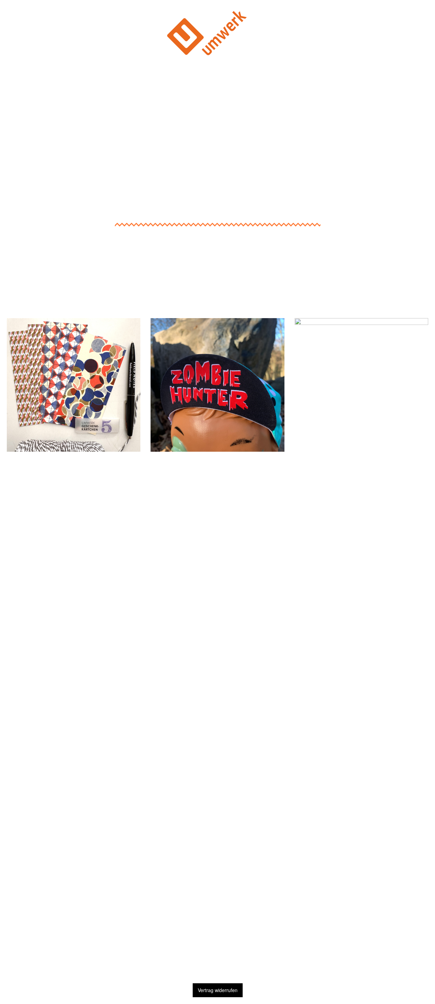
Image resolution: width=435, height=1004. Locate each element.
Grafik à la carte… (361, 308)
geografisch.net (361, 868)
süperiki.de (74, 491)
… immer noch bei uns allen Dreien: (361, 846)
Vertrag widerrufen (218, 990)
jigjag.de (361, 897)
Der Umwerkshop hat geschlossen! (217, 86)
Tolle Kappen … (217, 308)
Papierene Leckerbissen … (74, 308)
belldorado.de (217, 491)
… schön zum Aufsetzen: (217, 470)
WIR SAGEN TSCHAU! (217, 962)
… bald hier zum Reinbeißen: (73, 470)
